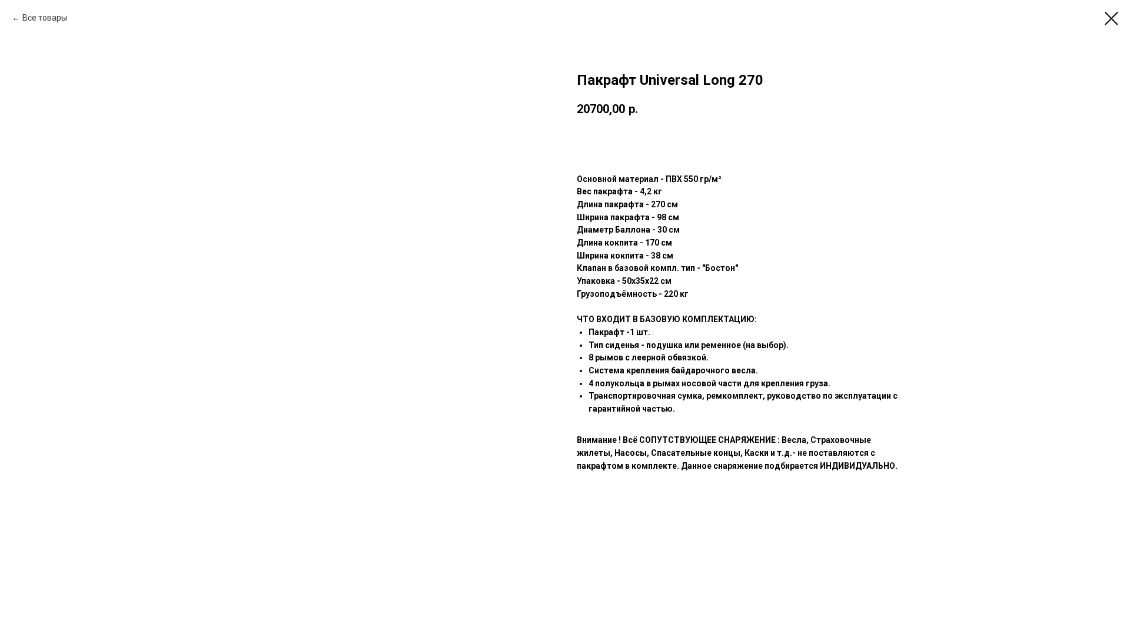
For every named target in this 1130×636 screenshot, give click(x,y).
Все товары (44, 17)
